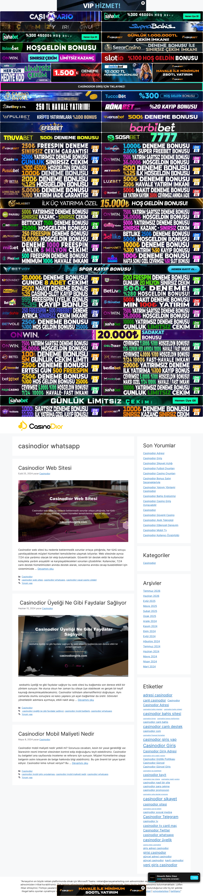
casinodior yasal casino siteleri (81, 580)
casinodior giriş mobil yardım (154, 756)
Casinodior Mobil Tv (155, 530)
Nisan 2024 (150, 661)
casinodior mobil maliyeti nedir (71, 774)
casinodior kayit (154, 775)
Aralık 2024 (150, 621)
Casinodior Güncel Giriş (157, 766)
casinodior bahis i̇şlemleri (152, 709)
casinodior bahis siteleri (173, 709)
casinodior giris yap (160, 739)
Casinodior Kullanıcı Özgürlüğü (161, 535)
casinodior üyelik (157, 840)
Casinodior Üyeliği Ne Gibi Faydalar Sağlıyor (72, 603)
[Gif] (101, 203)
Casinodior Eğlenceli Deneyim (160, 525)
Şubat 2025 (150, 611)
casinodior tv (150, 821)
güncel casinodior (153, 860)
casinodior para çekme (156, 786)
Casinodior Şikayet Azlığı (158, 463)
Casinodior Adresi (153, 453)
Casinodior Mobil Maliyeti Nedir (56, 734)
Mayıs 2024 (150, 656)
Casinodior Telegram (160, 817)
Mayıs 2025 (150, 606)
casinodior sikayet (160, 798)
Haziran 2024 (151, 651)
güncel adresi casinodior (157, 856)
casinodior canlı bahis (155, 722)
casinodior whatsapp (54, 580)
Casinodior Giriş (152, 458)
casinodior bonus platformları (168, 718)
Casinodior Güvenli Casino (158, 515)
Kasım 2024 (150, 626)
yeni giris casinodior (160, 865)
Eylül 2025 (149, 601)
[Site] (50, 148)
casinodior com (152, 731)
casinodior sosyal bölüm (152, 809)
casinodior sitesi (155, 804)
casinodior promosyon (156, 790)
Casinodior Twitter (156, 830)
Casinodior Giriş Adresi (160, 751)
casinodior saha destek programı (155, 794)
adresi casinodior (157, 695)
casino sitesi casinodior (152, 845)
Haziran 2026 (151, 595)
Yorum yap (27, 583)
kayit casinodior (174, 860)
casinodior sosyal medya (157, 812)
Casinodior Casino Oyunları (159, 473)
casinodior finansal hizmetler (154, 735)
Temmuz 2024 (151, 646)
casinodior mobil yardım (170, 779)
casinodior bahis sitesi (162, 713)
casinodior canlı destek (162, 726)
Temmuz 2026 (151, 590)
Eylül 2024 (149, 636)
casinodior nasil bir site (156, 782)
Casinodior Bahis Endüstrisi (159, 496)
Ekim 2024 (149, 631)
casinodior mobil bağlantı (77, 711)
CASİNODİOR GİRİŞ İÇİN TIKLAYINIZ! (101, 86)
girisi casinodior (154, 852)
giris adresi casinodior (156, 848)
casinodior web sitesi (32, 580)
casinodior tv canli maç (160, 825)
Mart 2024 (149, 666)
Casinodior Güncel (154, 762)
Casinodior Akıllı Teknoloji (158, 520)
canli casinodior (154, 700)
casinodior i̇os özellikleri (152, 771)
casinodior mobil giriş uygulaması (38, 774)
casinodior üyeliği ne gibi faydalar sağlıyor (43, 711)
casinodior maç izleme (151, 779)
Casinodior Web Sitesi (44, 468)
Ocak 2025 (149, 616)
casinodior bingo (149, 718)
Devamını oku (46, 568)
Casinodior (27, 576)
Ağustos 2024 (151, 641)
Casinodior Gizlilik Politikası (159, 759)
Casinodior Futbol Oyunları (159, 468)
